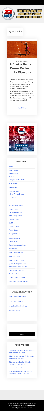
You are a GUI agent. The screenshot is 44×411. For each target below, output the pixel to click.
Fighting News (14, 219)
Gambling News (14, 238)
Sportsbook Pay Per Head (18, 306)
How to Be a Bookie (16, 301)
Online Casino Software (17, 277)
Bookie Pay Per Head (16, 260)
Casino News (13, 241)
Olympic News (14, 226)
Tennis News (13, 230)
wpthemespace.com (25, 408)
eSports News (14, 187)
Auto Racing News (15, 216)
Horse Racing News (16, 205)
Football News (14, 191)
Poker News (13, 249)
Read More (22, 108)
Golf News (12, 223)
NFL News (12, 198)
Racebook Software (16, 274)
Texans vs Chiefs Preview (17, 368)
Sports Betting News (16, 252)
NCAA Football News (16, 194)
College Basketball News (18, 180)
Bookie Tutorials (23, 61)
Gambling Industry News (17, 245)
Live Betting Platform (16, 270)
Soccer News (13, 209)
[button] (41, 2)
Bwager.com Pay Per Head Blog (24, 403)
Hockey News (14, 202)
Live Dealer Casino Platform (18, 281)
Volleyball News (14, 234)
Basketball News (15, 177)
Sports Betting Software (17, 264)
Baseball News (14, 173)
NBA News (13, 183)
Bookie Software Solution (18, 266)
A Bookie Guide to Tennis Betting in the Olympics (22, 68)
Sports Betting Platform (17, 296)
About (11, 167)
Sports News (13, 170)
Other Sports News (15, 213)
